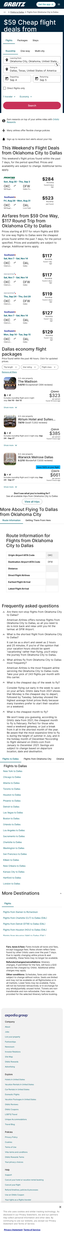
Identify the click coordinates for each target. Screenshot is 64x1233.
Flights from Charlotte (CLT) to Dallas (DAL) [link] (25, 918)
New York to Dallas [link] (12, 771)
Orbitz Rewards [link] (11, 1062)
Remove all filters (9, 372)
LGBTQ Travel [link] (11, 1114)
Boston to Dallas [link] (11, 818)
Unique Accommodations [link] (16, 1119)
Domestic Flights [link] (12, 1094)
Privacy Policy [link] (11, 1137)
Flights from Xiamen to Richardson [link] (20, 912)
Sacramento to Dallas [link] (14, 836)
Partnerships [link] (10, 1042)
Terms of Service (31, 1229)
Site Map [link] (9, 1057)
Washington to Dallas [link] (13, 848)
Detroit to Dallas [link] (11, 806)
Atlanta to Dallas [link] (11, 783)
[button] (32, 407)
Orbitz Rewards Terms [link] (14, 1157)
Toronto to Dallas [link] (11, 789)
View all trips (32, 501)
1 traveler (8, 96)
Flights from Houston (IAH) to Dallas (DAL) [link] (24, 935)
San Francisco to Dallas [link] (15, 854)
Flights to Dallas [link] (17, 12)
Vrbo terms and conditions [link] (16, 1152)
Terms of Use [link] (10, 1147)
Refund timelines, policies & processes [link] (21, 1190)
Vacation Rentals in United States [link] (19, 1084)
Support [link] (8, 1175)
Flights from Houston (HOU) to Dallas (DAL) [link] (25, 929)
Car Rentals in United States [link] (17, 1089)
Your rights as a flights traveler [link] (18, 1200)
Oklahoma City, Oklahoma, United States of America (35, 61)
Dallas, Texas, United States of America (33, 70)
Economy (24, 96)
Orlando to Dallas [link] (12, 824)
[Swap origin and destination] (57, 64)
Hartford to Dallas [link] (12, 877)
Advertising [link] (10, 1066)
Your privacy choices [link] (14, 1162)
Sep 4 (13, 79)
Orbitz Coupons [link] (11, 1109)
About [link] (7, 1027)
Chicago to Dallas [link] (12, 777)
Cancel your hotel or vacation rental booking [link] (24, 1180)
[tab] (9, 40)
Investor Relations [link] (13, 1052)
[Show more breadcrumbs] (4, 12)
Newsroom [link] (9, 1047)
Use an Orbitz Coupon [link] (14, 1195)
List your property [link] (12, 1037)
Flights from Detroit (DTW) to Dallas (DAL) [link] (24, 923)
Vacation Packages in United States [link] (20, 1099)
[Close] (60, 1207)
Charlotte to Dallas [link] (12, 842)
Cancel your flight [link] (12, 1185)
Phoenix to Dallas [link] (12, 800)
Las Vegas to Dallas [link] (13, 812)
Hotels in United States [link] (15, 1079)
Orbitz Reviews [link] (11, 1104)
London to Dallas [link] (11, 883)
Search (32, 105)
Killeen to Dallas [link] (11, 860)
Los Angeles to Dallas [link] (14, 830)
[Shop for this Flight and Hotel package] (32, 389)
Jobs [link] (7, 1032)
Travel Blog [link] (10, 1124)
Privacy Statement (13, 1229)
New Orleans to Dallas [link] (14, 865)
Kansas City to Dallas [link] (13, 871)
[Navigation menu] (59, 4)
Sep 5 (43, 79)
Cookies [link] (8, 1142)
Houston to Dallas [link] (12, 794)
